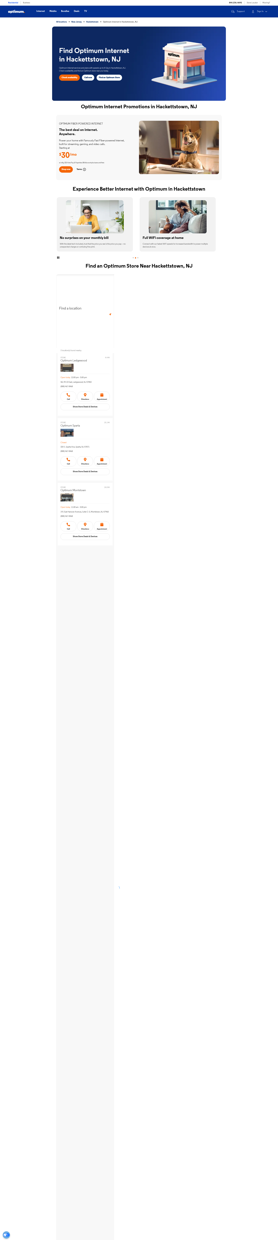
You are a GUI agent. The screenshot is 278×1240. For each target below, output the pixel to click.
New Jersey (76, 22)
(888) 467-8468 (67, 386)
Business (26, 3)
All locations (61, 22)
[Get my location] (110, 314)
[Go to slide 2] (135, 257)
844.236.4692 (235, 3)
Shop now (66, 169)
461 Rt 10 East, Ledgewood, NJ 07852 (76, 382)
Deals (76, 11)
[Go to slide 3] (141, 257)
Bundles (65, 11)
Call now (88, 78)
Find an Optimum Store (109, 78)
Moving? (266, 3)
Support (241, 11)
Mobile (53, 11)
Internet (40, 11)
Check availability (69, 78)
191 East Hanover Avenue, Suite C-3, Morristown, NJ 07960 (85, 512)
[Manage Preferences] (6, 1235)
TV (85, 11)
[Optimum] (16, 11)
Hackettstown (92, 22)
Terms (79, 169)
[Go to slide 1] (133, 257)
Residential (13, 3)
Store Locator (252, 3)
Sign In (260, 11)
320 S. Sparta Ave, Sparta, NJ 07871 (75, 447)
